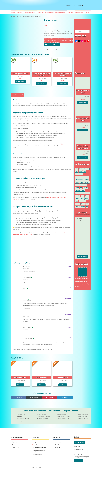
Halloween (78, 190)
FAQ (34, 442)
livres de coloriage (80, 198)
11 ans (77, 174)
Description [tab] (14, 94)
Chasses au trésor (30, 12)
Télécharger (20, 384)
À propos (14, 442)
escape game (84, 184)
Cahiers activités (60, 12)
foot (84, 187)
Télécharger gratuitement (51, 44)
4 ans (77, 168)
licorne (86, 195)
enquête (77, 184)
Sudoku (32, 16)
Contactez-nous (79, 442)
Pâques (83, 203)
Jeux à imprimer (26, 16)
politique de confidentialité (82, 457)
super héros (82, 206)
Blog (13, 444)
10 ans (84, 171)
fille (81, 187)
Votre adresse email (79, 449)
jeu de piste (86, 193)
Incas (83, 190)
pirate (84, 201)
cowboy (77, 182)
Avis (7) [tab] (21, 94)
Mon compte (68, 5)
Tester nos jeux (15, 447)
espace (77, 187)
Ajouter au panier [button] (20, 81)
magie (86, 198)
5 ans (80, 168)
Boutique (19, 12)
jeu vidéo (78, 195)
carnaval (87, 176)
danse (81, 182)
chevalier (87, 179)
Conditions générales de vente (40, 444)
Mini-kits (70, 12)
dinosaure (87, 182)
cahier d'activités (80, 176)
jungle (82, 195)
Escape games (49, 12)
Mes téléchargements (60, 444)
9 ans (80, 171)
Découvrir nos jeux (82, 256)
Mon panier (57, 447)
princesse (78, 203)
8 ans (77, 171)
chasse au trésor (79, 179)
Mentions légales (37, 454)
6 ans (84, 168)
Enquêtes (40, 12)
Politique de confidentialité (39, 447)
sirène (87, 203)
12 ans (81, 174)
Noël (80, 201)
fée (87, 187)
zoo (87, 206)
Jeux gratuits (79, 12)
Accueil (13, 12)
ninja (77, 201)
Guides (87, 12)
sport (77, 206)
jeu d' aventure (79, 193)
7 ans (88, 168)
